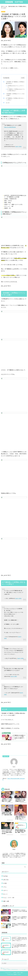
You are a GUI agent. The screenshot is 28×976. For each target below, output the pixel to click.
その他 (5, 883)
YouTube (5, 876)
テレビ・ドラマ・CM (8, 897)
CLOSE (22, 77)
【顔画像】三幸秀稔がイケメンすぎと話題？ (15, 94)
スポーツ (3, 11)
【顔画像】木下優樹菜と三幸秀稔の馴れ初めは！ (15, 82)
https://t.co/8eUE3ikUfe (10, 127)
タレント (5, 894)
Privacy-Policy (8, 972)
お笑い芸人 (6, 879)
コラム (5, 886)
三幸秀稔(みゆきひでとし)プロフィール (15, 86)
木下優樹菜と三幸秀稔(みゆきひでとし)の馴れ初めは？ (16, 90)
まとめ (7, 102)
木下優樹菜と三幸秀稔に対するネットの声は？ (15, 99)
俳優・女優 (6, 901)
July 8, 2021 (18, 146)
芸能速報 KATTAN (14, 2)
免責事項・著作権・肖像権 (18, 972)
